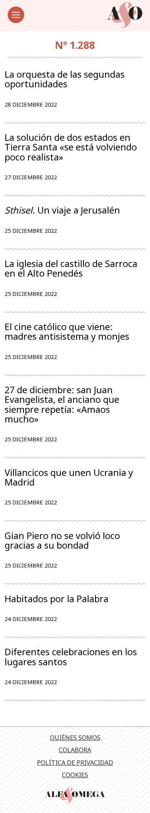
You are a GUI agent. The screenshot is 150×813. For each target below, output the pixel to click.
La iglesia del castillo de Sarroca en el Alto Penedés (71, 268)
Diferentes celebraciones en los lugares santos (71, 656)
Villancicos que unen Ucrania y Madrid (69, 477)
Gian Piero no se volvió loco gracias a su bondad (62, 540)
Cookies (75, 775)
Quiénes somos (75, 737)
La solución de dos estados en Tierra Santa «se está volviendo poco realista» (71, 147)
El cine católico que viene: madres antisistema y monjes (67, 331)
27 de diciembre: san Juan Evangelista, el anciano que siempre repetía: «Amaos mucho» (62, 404)
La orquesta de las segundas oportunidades (65, 79)
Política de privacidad (75, 762)
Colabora (75, 750)
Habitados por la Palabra (56, 599)
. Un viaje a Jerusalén (62, 210)
